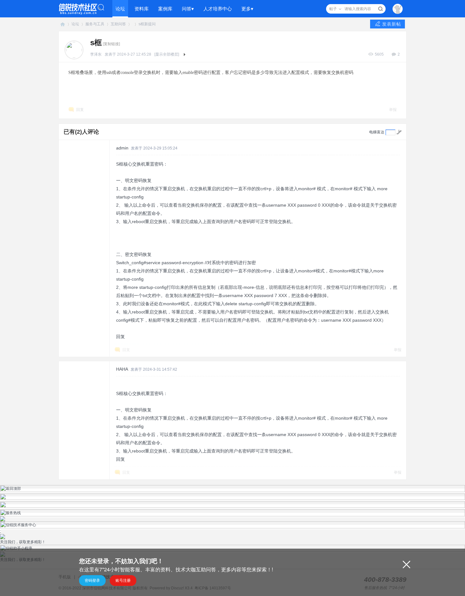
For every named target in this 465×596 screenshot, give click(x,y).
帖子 (333, 9)
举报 (393, 109)
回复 (80, 109)
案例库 (165, 8)
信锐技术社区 (62, 24)
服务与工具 (94, 24)
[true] (380, 8)
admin (122, 147)
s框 (141, 24)
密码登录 (92, 580)
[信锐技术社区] (81, 8)
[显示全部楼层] (166, 54)
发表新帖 (391, 24)
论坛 (120, 8)
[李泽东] (74, 49)
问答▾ (188, 8)
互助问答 (118, 24)
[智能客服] (232, 498)
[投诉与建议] (232, 506)
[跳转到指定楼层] (399, 132)
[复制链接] (111, 44)
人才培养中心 (217, 8)
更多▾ (247, 8)
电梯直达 (376, 132)
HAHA (122, 369)
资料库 (141, 8)
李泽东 (96, 54)
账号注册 (123, 580)
